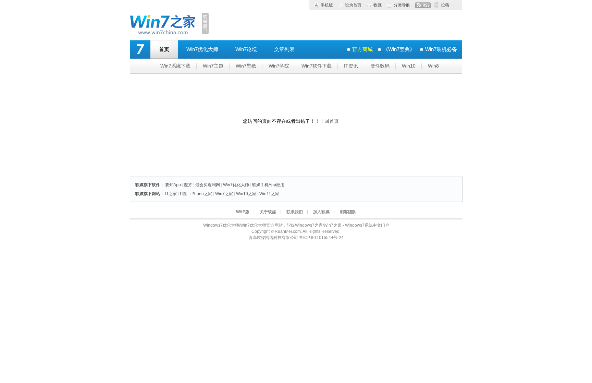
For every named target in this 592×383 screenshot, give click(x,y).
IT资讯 (351, 66)
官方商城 (362, 49)
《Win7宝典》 (399, 49)
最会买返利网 (207, 184)
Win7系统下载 (175, 66)
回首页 (331, 121)
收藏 (377, 5)
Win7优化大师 (202, 49)
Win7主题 (213, 66)
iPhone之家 (201, 193)
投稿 (445, 5)
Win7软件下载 (316, 66)
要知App (173, 184)
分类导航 (402, 5)
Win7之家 (224, 193)
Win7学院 (279, 66)
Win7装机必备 (441, 49)
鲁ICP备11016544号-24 (321, 237)
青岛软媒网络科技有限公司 (273, 237)
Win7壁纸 (246, 66)
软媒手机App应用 (268, 184)
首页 (164, 49)
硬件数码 (380, 66)
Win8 (433, 66)
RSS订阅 (423, 5)
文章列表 (284, 49)
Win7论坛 (246, 49)
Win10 (409, 66)
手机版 (327, 5)
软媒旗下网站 (147, 193)
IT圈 (183, 193)
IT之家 (171, 193)
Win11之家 (269, 193)
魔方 (188, 184)
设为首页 (353, 5)
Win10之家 (246, 193)
